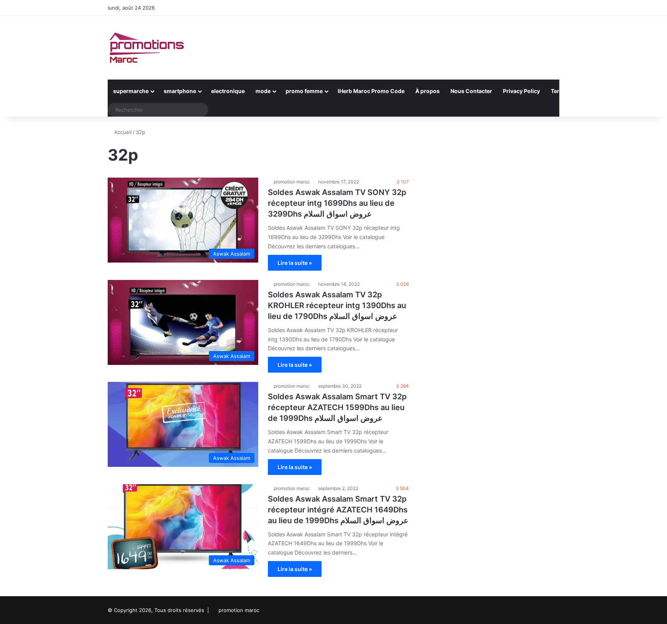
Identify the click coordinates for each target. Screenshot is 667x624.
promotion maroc (292, 182)
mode (263, 91)
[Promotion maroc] (146, 47)
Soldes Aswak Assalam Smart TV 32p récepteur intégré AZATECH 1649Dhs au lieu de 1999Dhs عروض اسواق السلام (338, 509)
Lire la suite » (295, 262)
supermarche (131, 91)
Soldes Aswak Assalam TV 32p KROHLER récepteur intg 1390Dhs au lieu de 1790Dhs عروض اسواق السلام (337, 305)
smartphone (180, 91)
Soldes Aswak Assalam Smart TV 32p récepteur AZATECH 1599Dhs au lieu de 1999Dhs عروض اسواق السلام (337, 407)
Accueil (122, 132)
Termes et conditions (578, 91)
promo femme (304, 91)
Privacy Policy (521, 91)
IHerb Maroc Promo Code (371, 91)
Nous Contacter (471, 91)
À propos (427, 91)
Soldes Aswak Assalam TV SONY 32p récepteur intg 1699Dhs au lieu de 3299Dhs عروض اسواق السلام (337, 203)
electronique (228, 91)
